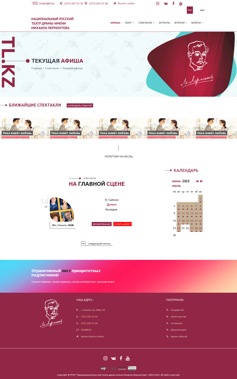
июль (176, 185)
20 (191, 220)
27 (191, 228)
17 (178, 220)
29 (200, 228)
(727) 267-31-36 (89, 323)
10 (178, 213)
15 (200, 213)
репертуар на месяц (119, 156)
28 (196, 228)
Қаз (202, 10)
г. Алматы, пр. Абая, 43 (93, 309)
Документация (178, 329)
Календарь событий (80, 105)
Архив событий (179, 336)
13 (191, 213)
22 (200, 220)
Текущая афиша (72, 68)
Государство (177, 309)
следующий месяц (98, 243)
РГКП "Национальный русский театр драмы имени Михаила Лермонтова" (108, 374)
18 (183, 220)
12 (187, 213)
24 (178, 228)
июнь (176, 181)
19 (187, 220)
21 (196, 220)
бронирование (102, 224)
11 (183, 213)
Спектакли (52, 68)
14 (196, 213)
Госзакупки (176, 323)
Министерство (178, 316)
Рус (190, 10)
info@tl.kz (86, 329)
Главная (36, 68)
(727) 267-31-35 (89, 316)
